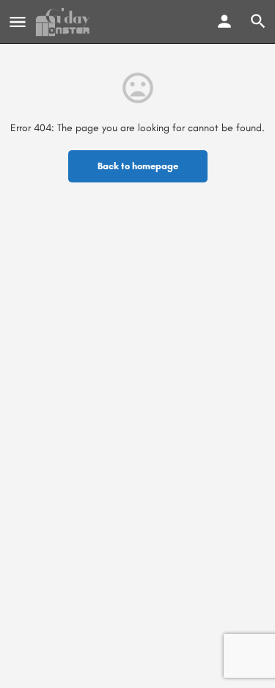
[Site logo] (64, 22)
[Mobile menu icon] (17, 22)
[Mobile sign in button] (224, 21)
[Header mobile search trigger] (258, 21)
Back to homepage (138, 165)
